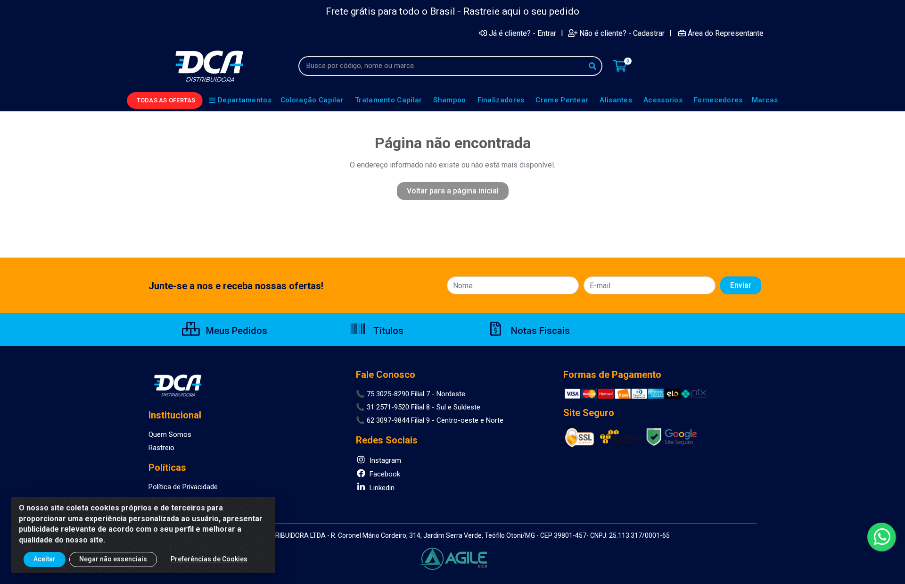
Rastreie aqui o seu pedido (521, 11)
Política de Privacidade (183, 487)
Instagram (384, 460)
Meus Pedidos (235, 330)
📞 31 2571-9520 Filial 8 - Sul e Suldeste (418, 407)
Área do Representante (726, 33)
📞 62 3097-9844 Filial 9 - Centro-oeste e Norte (429, 420)
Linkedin (381, 488)
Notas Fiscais (539, 330)
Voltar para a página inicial (453, 190)
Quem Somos (169, 434)
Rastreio (161, 447)
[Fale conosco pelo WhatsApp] (881, 537)
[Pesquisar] (592, 66)
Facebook (384, 474)
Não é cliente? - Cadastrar (622, 33)
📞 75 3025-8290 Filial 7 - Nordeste (410, 394)
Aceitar (44, 559)
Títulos (387, 330)
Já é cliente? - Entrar (522, 33)
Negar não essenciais (113, 559)
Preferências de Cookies (209, 559)
